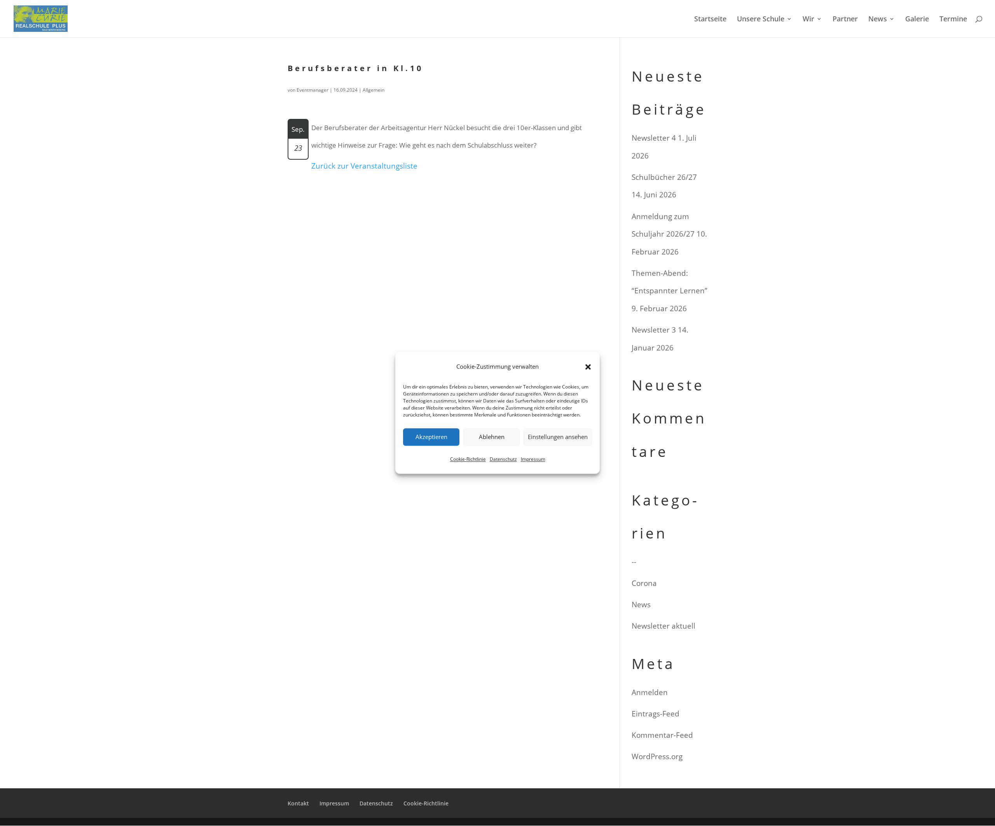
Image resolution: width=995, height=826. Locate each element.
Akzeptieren (431, 437)
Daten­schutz (503, 459)
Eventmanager (312, 90)
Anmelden (650, 692)
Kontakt (298, 803)
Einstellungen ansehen (558, 437)
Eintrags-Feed (655, 714)
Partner (845, 19)
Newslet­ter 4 (654, 138)
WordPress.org (657, 756)
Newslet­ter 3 (654, 330)
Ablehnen (491, 437)
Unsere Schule (760, 19)
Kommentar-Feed (662, 735)
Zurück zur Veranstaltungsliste (364, 166)
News (877, 19)
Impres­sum (533, 459)
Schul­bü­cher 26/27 (664, 177)
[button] (588, 367)
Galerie (917, 19)
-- (634, 562)
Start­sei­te (710, 19)
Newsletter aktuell (663, 626)
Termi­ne (953, 19)
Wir (808, 19)
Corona (644, 583)
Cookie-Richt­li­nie (468, 459)
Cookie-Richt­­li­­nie (426, 803)
